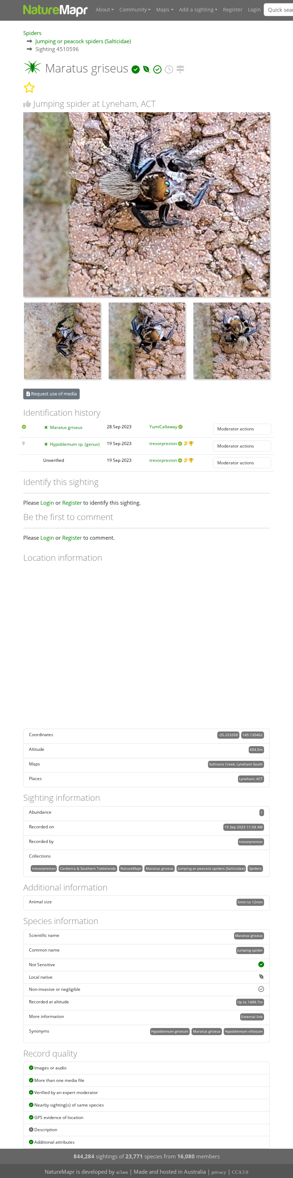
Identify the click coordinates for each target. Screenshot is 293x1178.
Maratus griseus (66, 427)
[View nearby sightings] (180, 68)
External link (252, 1016)
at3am (122, 1172)
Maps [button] (162, 9)
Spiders (32, 32)
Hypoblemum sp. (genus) (75, 444)
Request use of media (53, 393)
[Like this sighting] (27, 104)
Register (233, 9)
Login (254, 9)
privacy (219, 1172)
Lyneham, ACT (251, 778)
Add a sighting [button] (196, 9)
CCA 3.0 (240, 1172)
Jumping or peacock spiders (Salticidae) (83, 41)
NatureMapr (130, 868)
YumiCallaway (163, 427)
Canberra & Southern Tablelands (88, 868)
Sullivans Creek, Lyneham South (236, 764)
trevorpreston (163, 443)
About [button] (103, 9)
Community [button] (133, 9)
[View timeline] (169, 68)
